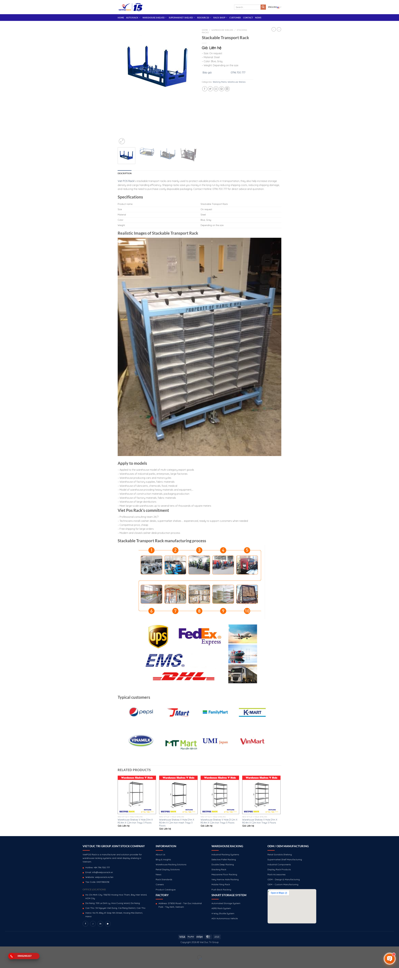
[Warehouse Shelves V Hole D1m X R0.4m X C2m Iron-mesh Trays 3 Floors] (178, 795)
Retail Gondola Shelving (279, 854)
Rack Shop (219, 17)
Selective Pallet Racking (224, 859)
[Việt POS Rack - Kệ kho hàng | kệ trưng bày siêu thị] (131, 7)
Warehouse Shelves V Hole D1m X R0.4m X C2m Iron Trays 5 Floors (259, 821)
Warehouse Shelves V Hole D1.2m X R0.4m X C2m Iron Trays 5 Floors (219, 821)
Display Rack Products (279, 869)
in (100, 923)
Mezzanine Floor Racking (224, 874)
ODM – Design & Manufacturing (283, 879)
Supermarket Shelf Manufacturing (284, 859)
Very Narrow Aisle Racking (225, 879)
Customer (235, 17)
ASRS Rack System (221, 908)
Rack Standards (164, 879)
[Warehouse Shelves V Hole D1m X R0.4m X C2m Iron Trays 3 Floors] (137, 795)
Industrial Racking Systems (225, 854)
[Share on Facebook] (204, 88)
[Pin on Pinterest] (221, 88)
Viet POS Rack (126, 181)
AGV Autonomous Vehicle (225, 918)
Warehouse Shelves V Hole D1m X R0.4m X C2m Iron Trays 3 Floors (135, 821)
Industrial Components (279, 864)
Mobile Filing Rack (221, 884)
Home (121, 17)
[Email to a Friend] (216, 88)
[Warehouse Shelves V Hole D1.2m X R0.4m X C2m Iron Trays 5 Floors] (220, 795)
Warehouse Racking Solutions (171, 864)
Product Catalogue (165, 889)
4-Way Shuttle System (223, 913)
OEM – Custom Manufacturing (282, 884)
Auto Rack (132, 17)
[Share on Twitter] (210, 88)
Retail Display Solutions (168, 869)
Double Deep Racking (223, 864)
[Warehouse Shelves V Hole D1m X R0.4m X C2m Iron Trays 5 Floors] (261, 795)
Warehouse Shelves (222, 30)
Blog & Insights (163, 859)
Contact (248, 17)
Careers (160, 884)
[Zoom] (122, 141)
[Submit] (263, 7)
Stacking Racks (220, 82)
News (258, 17)
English (272, 7)
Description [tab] (125, 173)
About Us (160, 854)
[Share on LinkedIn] (227, 88)
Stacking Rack (219, 869)
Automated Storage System (226, 903)
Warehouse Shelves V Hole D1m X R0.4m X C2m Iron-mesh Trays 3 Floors (176, 822)
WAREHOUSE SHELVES (153, 17)
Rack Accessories (276, 874)
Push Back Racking (221, 889)
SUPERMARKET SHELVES (181, 17)
